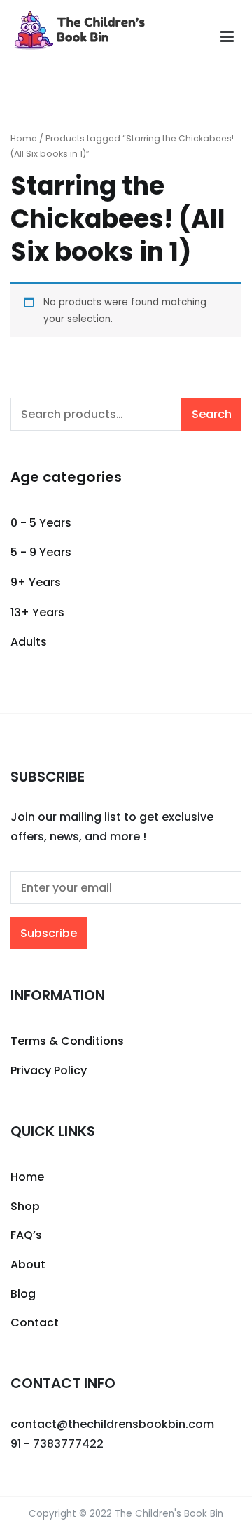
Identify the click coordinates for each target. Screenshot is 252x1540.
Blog (23, 1294)
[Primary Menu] (227, 37)
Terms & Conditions (67, 1041)
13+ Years (37, 612)
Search (212, 414)
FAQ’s (26, 1235)
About (28, 1264)
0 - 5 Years (40, 523)
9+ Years (35, 582)
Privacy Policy (48, 1070)
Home (23, 138)
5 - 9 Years (40, 552)
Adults (28, 642)
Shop (25, 1206)
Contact (34, 1322)
